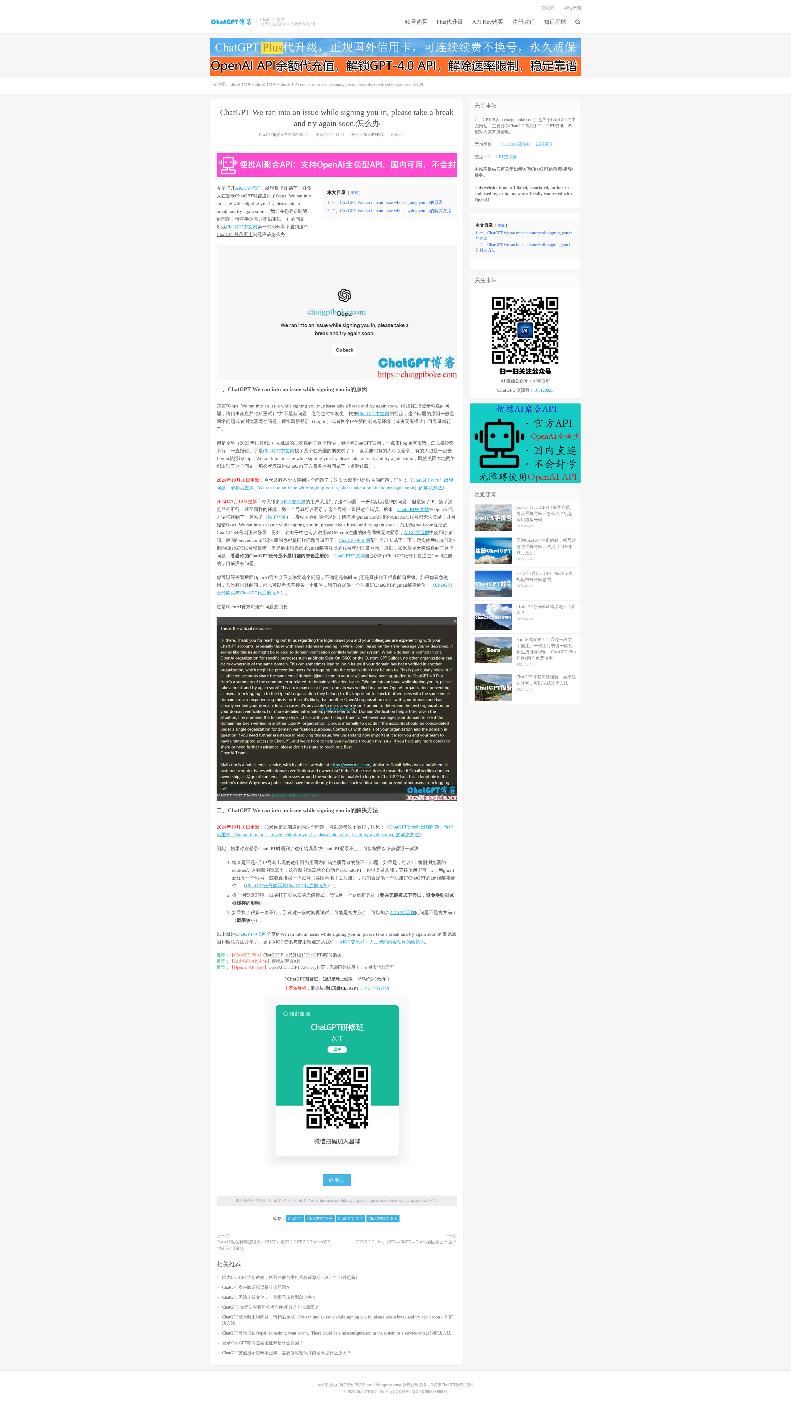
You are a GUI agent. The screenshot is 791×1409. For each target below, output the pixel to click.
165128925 (543, 390)
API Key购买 (487, 22)
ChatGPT (244, 195)
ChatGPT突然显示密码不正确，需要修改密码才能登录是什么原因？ (286, 1353)
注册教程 (523, 22)
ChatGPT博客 (231, 22)
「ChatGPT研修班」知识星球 (525, 144)
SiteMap (386, 1392)
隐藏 (354, 193)
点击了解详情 (376, 988)
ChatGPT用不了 (350, 1219)
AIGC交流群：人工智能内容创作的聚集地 (382, 941)
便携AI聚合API (286, 961)
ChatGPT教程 (265, 84)
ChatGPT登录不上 (235, 234)
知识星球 (555, 22)
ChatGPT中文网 (241, 226)
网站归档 (572, 8)
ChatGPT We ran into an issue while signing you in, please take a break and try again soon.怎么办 (366, 1200)
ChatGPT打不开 (319, 1219)
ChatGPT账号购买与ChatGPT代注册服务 (287, 885)
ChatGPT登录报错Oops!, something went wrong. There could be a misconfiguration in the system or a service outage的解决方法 (336, 1333)
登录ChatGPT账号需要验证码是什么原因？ (262, 1343)
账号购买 (416, 22)
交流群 (547, 8)
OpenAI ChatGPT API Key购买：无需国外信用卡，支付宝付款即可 (331, 967)
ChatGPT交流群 (502, 156)
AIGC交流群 (247, 188)
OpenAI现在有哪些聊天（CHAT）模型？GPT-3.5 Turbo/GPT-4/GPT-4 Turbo (274, 1245)
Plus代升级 (450, 22)
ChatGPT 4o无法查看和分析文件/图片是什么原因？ (270, 1307)
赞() (340, 1180)
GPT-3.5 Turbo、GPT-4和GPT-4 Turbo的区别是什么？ (406, 1242)
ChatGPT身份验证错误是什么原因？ (256, 1287)
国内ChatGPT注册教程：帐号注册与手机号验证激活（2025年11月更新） (291, 1277)
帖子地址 (277, 517)
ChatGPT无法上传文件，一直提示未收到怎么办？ (269, 1297)
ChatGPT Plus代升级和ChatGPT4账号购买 (302, 955)
